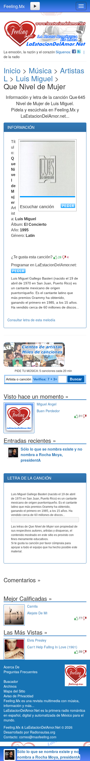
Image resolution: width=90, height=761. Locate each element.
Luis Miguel (34, 78)
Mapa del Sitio (14, 691)
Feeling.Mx (14, 6)
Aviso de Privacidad (18, 695)
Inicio (12, 70)
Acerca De (11, 667)
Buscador (11, 681)
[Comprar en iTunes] (42, 416)
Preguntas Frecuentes (20, 671)
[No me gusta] (64, 257)
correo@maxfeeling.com (37, 736)
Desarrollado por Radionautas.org (29, 732)
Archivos (10, 686)
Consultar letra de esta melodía (31, 319)
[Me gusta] (55, 257)
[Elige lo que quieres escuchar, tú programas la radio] (45, 355)
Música (40, 70)
